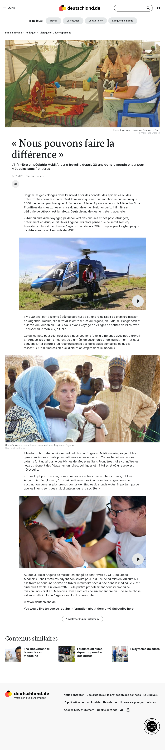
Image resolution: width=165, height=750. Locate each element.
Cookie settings (107, 710)
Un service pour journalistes (138, 702)
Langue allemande (122, 20)
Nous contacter (74, 694)
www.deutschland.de (41, 602)
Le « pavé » (150, 694)
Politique (31, 32)
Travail (53, 20)
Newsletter (110, 702)
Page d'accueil (13, 32)
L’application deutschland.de (82, 702)
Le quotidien (96, 20)
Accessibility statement (79, 710)
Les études (73, 20)
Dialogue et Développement (55, 32)
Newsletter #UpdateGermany (82, 619)
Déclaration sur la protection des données (114, 694)
